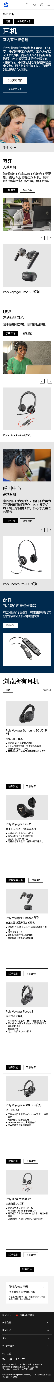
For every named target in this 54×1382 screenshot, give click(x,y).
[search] (27, 4)
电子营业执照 (27, 1369)
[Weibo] (10, 1359)
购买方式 (6, 1330)
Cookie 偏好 (33, 1367)
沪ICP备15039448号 (10, 1369)
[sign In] (41, 4)
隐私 (30, 1365)
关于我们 (6, 1322)
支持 (4, 1338)
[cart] (34, 4)
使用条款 (38, 1365)
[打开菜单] (48, 4)
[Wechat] (3, 1359)
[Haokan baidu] (23, 1359)
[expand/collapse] (15, 147)
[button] (42, 238)
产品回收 (12, 1365)
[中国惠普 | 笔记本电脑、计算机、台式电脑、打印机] (6, 4)
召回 (4, 1365)
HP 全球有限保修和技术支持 (13, 1367)
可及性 (22, 1365)
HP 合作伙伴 (8, 1345)
